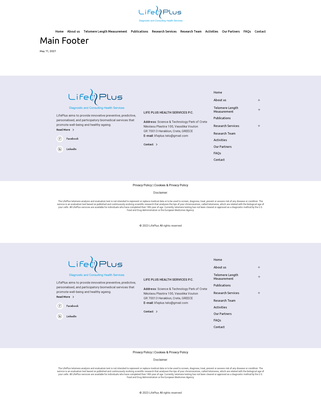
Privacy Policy (142, 185)
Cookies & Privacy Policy (171, 185)
